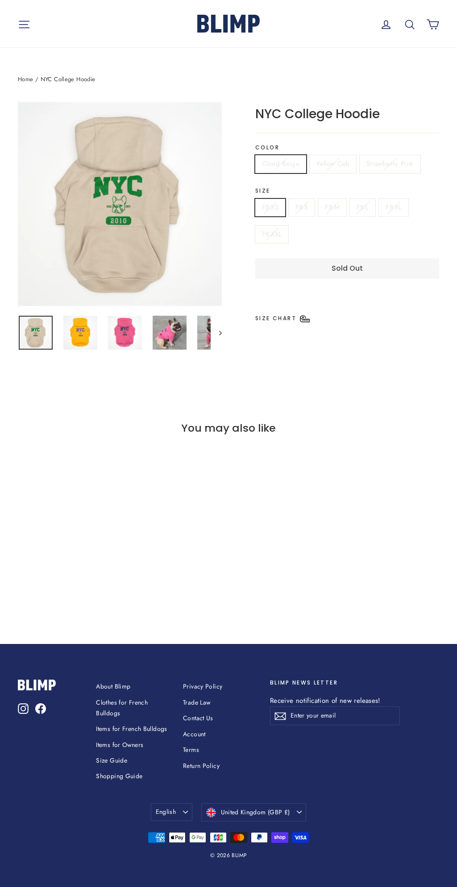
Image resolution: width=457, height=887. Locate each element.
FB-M (332, 207)
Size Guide (111, 760)
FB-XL (394, 207)
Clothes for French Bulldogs (122, 708)
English (166, 811)
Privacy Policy (202, 686)
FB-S (301, 207)
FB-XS (270, 207)
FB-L (363, 207)
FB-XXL (272, 234)
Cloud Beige (280, 164)
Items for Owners (119, 744)
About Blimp (113, 686)
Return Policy (201, 765)
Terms (191, 749)
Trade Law (196, 702)
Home (25, 79)
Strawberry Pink (390, 164)
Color (267, 147)
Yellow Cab (332, 164)
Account (194, 734)
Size (262, 191)
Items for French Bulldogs (131, 728)
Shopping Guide (119, 775)
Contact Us (198, 718)
